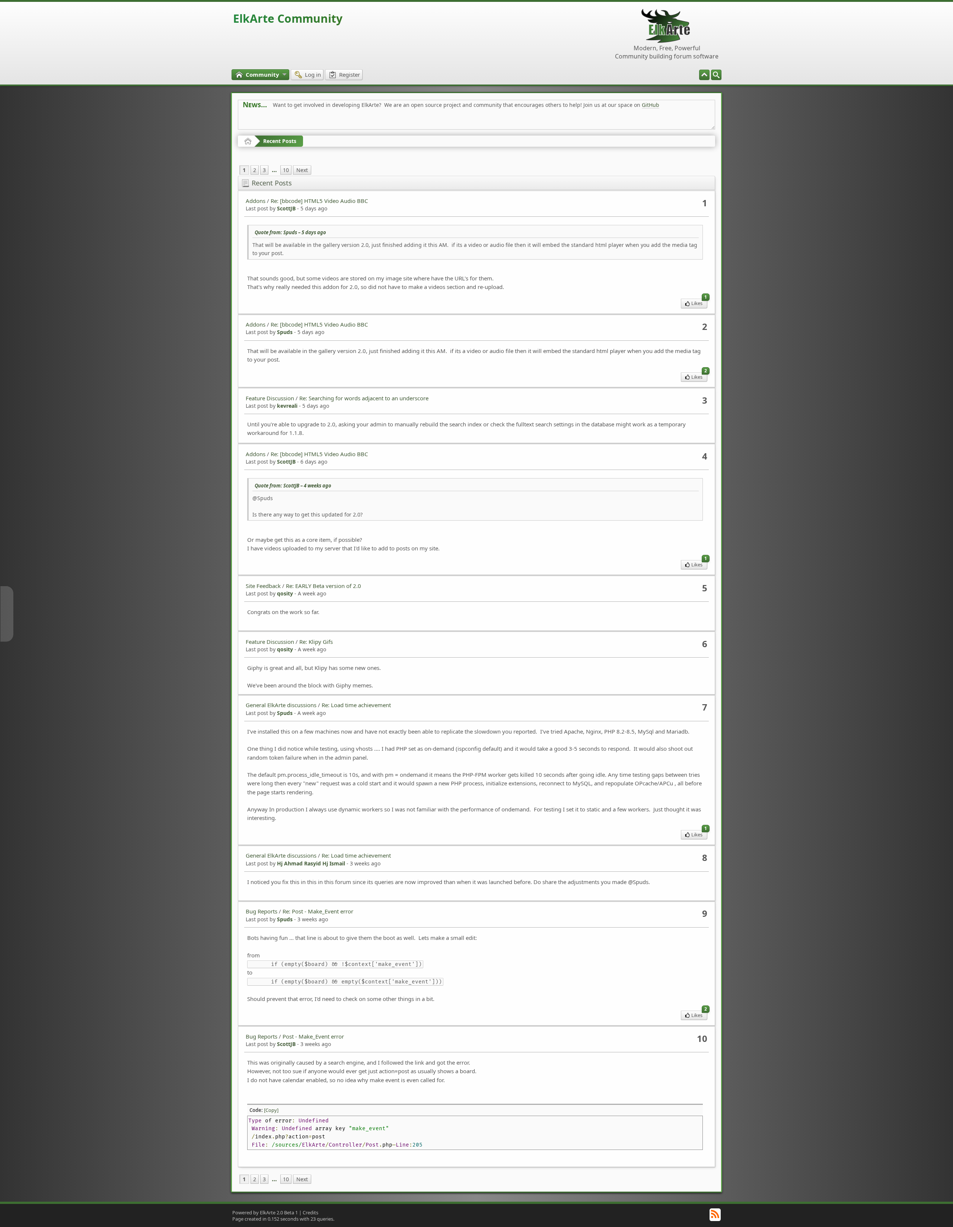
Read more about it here (273, 121)
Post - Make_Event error (313, 1036)
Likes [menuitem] (699, 302)
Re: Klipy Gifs (316, 641)
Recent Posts (279, 140)
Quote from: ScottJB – (293, 485)
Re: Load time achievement (356, 705)
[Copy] (271, 1110)
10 (286, 170)
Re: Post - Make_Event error (318, 911)
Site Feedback (263, 585)
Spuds (285, 332)
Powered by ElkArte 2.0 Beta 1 (265, 1212)
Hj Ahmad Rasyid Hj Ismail (311, 863)
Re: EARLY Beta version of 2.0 (323, 585)
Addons (255, 200)
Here (360, 121)
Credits (310, 1212)
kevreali (287, 405)
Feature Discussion (270, 398)
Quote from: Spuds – (290, 232)
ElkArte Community (287, 18)
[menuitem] (716, 75)
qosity (285, 593)
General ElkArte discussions (281, 705)
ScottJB (286, 208)
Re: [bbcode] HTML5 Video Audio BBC (319, 200)
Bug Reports (261, 911)
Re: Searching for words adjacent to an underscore (363, 398)
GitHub (650, 104)
